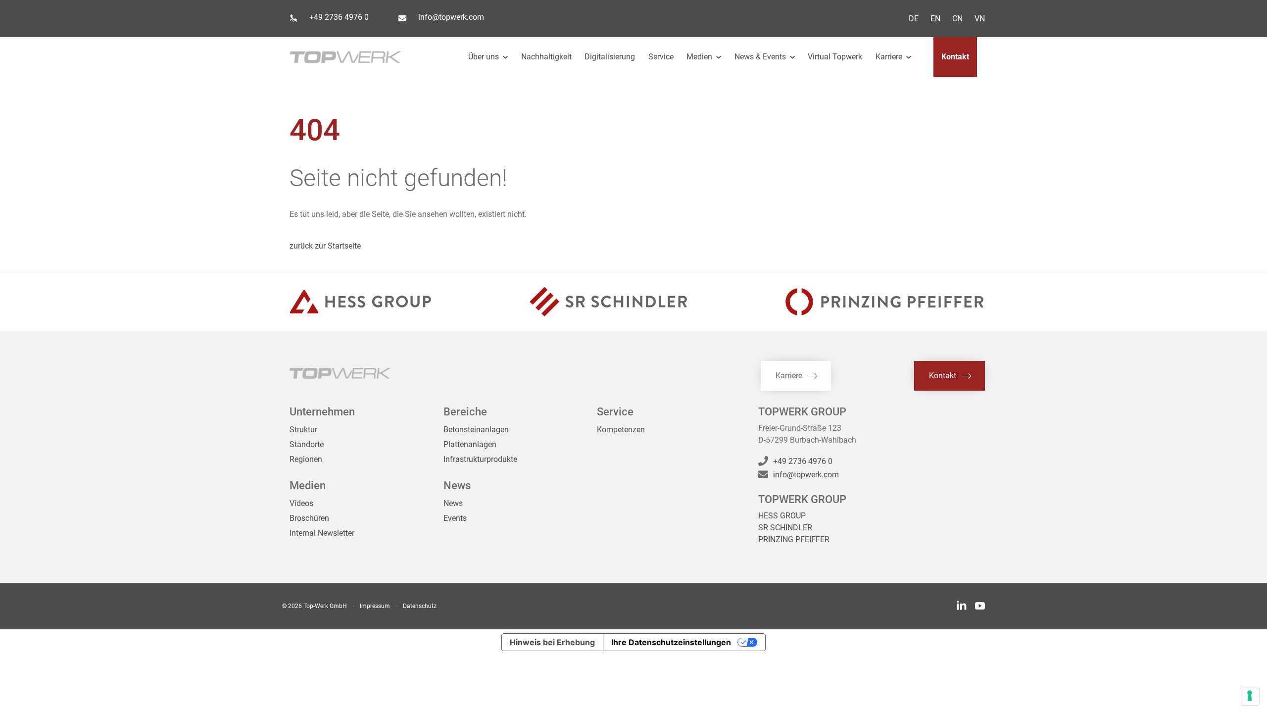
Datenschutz (420, 606)
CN (957, 18)
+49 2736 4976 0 (339, 17)
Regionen (306, 459)
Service (661, 56)
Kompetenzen (621, 429)
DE (914, 18)
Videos (301, 503)
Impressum (375, 606)
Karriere (890, 56)
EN (935, 18)
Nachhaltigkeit (546, 56)
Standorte (307, 444)
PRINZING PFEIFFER (793, 539)
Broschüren (309, 518)
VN (980, 18)
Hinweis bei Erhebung (552, 642)
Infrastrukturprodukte (480, 459)
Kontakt (955, 56)
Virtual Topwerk (835, 56)
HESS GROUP (782, 515)
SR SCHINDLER (785, 527)
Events (455, 518)
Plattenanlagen (469, 444)
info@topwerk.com (451, 17)
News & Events (761, 56)
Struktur (303, 429)
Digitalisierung (610, 56)
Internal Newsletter (322, 533)
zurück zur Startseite (325, 246)
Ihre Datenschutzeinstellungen (671, 642)
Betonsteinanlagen (476, 429)
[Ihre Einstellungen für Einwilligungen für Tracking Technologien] (1249, 695)
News (453, 503)
